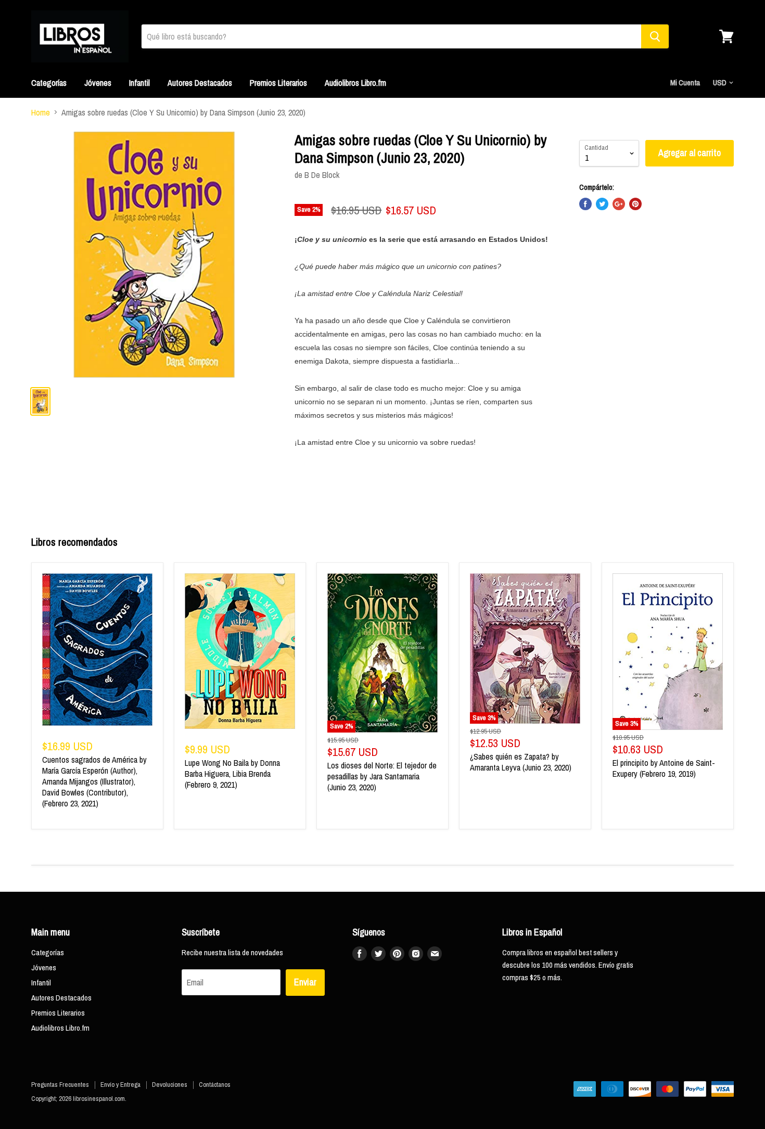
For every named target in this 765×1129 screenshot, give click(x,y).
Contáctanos (215, 1084)
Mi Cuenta (685, 82)
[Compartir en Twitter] (602, 204)
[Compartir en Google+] (619, 204)
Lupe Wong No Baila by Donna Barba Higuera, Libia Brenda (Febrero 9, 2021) (232, 773)
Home (40, 112)
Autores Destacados (200, 82)
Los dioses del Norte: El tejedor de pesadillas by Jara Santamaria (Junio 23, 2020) (382, 776)
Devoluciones (169, 1084)
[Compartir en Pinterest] (635, 204)
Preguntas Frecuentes (60, 1084)
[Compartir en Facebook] (585, 204)
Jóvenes (97, 82)
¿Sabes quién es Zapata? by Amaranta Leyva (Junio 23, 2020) (520, 762)
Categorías (49, 82)
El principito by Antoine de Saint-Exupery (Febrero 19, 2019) (664, 768)
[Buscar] (655, 36)
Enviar (305, 982)
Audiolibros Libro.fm (355, 82)
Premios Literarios (278, 82)
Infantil (139, 82)
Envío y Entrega (120, 1084)
